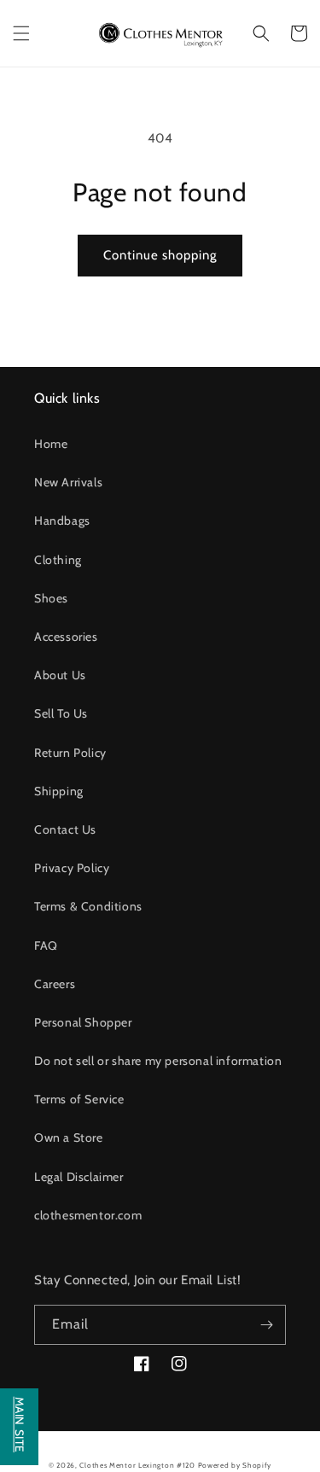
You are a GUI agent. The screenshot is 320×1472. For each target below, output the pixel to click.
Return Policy (70, 752)
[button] (21, 33)
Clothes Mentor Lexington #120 (137, 1465)
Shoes (51, 598)
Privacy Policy (71, 868)
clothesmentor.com (88, 1215)
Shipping (59, 791)
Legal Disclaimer (79, 1176)
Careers (54, 984)
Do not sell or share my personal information (158, 1060)
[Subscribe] (266, 1325)
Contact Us (65, 829)
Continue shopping (160, 255)
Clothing (58, 559)
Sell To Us (61, 713)
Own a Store (68, 1137)
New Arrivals (68, 482)
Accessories (66, 636)
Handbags (62, 520)
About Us (60, 675)
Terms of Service (79, 1099)
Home (50, 443)
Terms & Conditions (88, 906)
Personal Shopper (83, 1022)
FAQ (46, 945)
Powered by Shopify (235, 1465)
